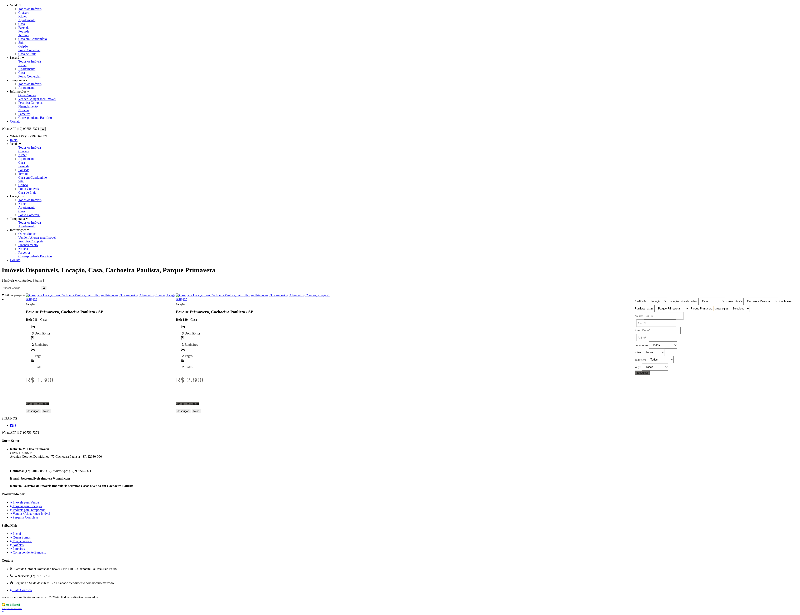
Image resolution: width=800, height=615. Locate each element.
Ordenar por (721, 308)
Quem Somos (27, 95)
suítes (638, 352)
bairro (650, 308)
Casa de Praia (27, 54)
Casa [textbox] (729, 301)
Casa (21, 24)
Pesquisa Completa (30, 102)
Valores (639, 315)
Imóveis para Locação (27, 506)
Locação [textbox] (674, 301)
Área (637, 330)
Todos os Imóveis (29, 9)
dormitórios (641, 345)
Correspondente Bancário (35, 117)
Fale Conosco (22, 590)
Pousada (23, 31)
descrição (33, 411)
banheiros (640, 359)
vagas (638, 367)
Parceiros (24, 114)
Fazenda (23, 27)
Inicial (16, 533)
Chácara (23, 12)
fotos (46, 411)
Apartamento (26, 20)
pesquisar (642, 372)
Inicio (14, 140)
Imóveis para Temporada (28, 510)
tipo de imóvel (689, 301)
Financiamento (28, 106)
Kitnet (22, 16)
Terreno (23, 35)
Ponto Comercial (29, 50)
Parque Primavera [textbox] (701, 308)
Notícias (23, 110)
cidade (738, 301)
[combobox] (673, 301)
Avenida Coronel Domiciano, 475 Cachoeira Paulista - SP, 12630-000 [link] (56, 456)
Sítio (21, 42)
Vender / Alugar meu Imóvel (37, 99)
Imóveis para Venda (25, 502)
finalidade (640, 301)
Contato (15, 121)
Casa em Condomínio (32, 39)
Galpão (23, 46)
